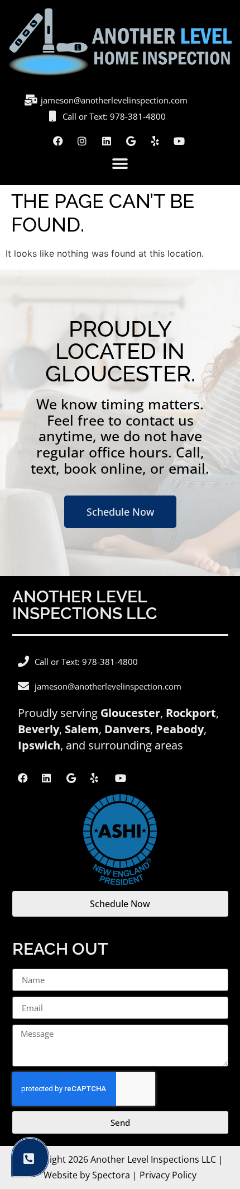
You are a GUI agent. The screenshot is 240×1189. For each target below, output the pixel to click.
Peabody (180, 729)
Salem (82, 729)
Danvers (127, 729)
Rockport (191, 712)
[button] (120, 164)
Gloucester (130, 712)
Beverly (38, 729)
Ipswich (39, 745)
